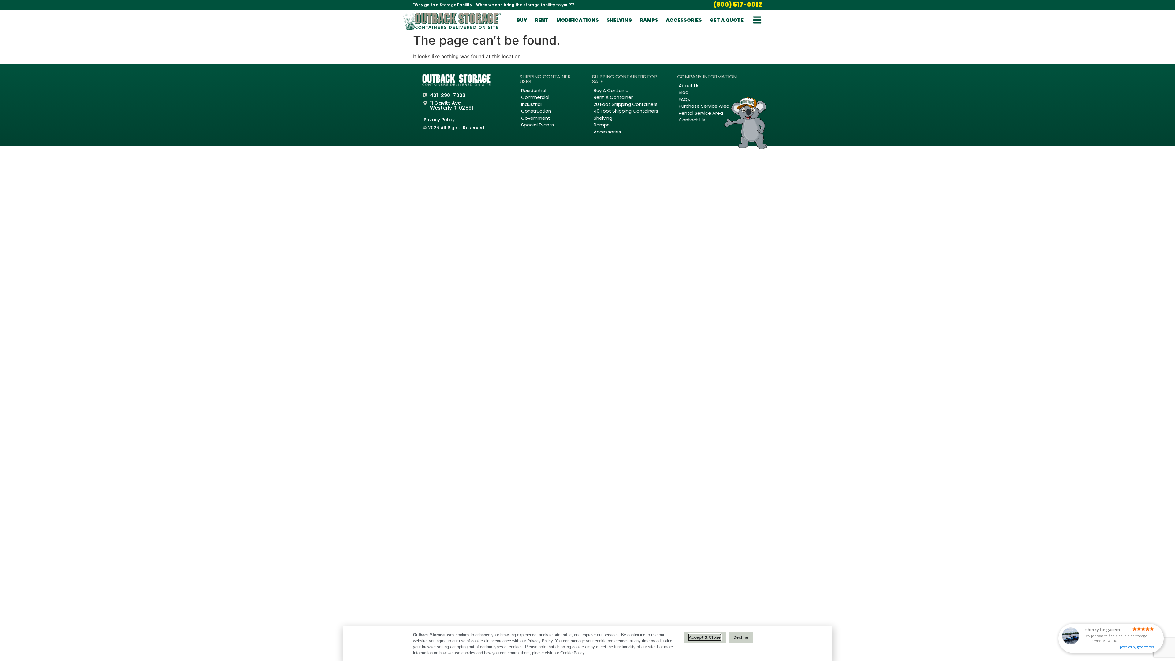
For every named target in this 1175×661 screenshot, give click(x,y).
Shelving (619, 20)
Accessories (684, 20)
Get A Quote (727, 20)
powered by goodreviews (1137, 647)
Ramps (649, 20)
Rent (542, 20)
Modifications (577, 20)
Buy (522, 20)
